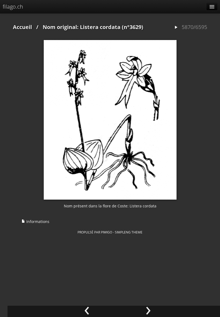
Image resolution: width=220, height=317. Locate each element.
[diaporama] (176, 27)
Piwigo (106, 232)
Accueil (22, 27)
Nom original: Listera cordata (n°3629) (93, 27)
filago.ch (13, 6)
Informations (37, 221)
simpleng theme (128, 232)
